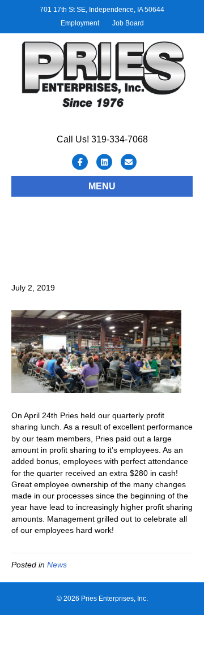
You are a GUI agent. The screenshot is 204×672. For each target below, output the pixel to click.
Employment (80, 23)
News (57, 564)
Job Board (128, 23)
